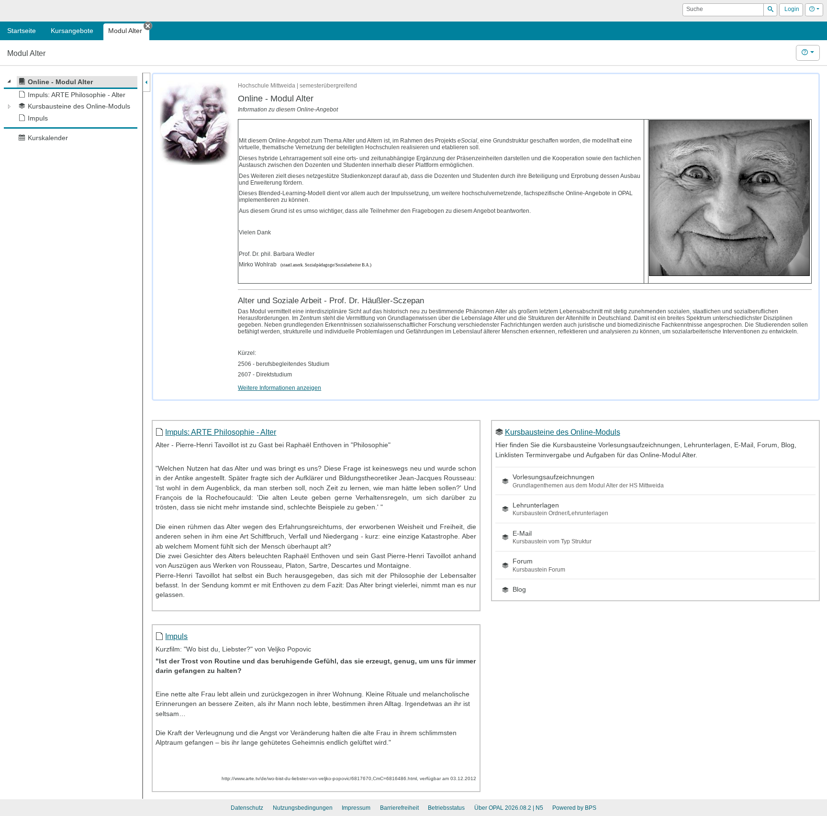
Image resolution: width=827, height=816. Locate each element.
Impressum (356, 808)
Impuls (176, 636)
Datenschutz (247, 808)
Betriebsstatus (446, 808)
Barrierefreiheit (399, 808)
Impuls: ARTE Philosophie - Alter (220, 432)
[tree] (70, 109)
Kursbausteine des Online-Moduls (562, 432)
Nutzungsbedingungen (303, 808)
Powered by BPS (574, 808)
